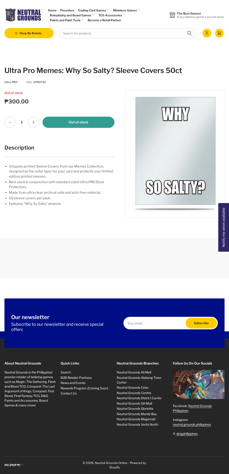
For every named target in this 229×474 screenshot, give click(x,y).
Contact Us (69, 393)
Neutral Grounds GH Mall (134, 403)
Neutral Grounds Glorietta (135, 408)
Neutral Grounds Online (111, 463)
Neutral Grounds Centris (134, 393)
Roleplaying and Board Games (70, 15)
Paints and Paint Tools (65, 20)
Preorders (67, 10)
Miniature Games (125, 10)
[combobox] (127, 33)
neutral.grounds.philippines (192, 424)
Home (52, 10)
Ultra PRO (10, 82)
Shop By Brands (30, 33)
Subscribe (201, 323)
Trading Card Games (92, 10)
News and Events (73, 383)
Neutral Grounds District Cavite (139, 398)
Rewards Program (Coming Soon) (84, 388)
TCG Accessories (110, 15)
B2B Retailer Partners (76, 378)
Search (66, 372)
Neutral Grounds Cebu (132, 387)
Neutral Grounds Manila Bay (137, 414)
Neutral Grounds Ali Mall (134, 372)
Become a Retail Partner (104, 20)
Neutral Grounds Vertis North (137, 424)
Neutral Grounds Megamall (136, 419)
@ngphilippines (187, 433)
